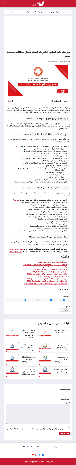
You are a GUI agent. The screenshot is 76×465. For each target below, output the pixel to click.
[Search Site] (5, 3)
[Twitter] (25, 300)
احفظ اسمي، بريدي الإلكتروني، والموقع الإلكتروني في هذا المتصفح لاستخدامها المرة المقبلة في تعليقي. (38, 429)
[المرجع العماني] (38, 4)
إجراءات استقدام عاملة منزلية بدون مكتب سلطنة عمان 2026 (45, 283)
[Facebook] (64, 300)
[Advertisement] (38, 33)
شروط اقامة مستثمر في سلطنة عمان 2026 (51, 276)
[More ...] (12, 300)
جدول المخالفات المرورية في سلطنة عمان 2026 (50, 269)
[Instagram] (36, 454)
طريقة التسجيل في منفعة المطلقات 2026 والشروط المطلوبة (45, 264)
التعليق (67, 403)
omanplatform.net (16, 249)
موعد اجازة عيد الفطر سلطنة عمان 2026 (52, 262)
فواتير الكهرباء (64, 310)
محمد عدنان (63, 61)
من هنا (17, 146)
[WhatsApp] (38, 300)
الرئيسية (67, 12)
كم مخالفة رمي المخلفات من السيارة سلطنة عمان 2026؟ (46, 281)
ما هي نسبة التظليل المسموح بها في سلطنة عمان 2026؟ (46, 274)
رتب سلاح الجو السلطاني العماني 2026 (53, 267)
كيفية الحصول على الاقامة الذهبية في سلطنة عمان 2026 (47, 279)
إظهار (10, 101)
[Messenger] (51, 300)
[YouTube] (33, 454)
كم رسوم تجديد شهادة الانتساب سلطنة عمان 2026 (49, 272)
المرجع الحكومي (56, 12)
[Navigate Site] (71, 3)
